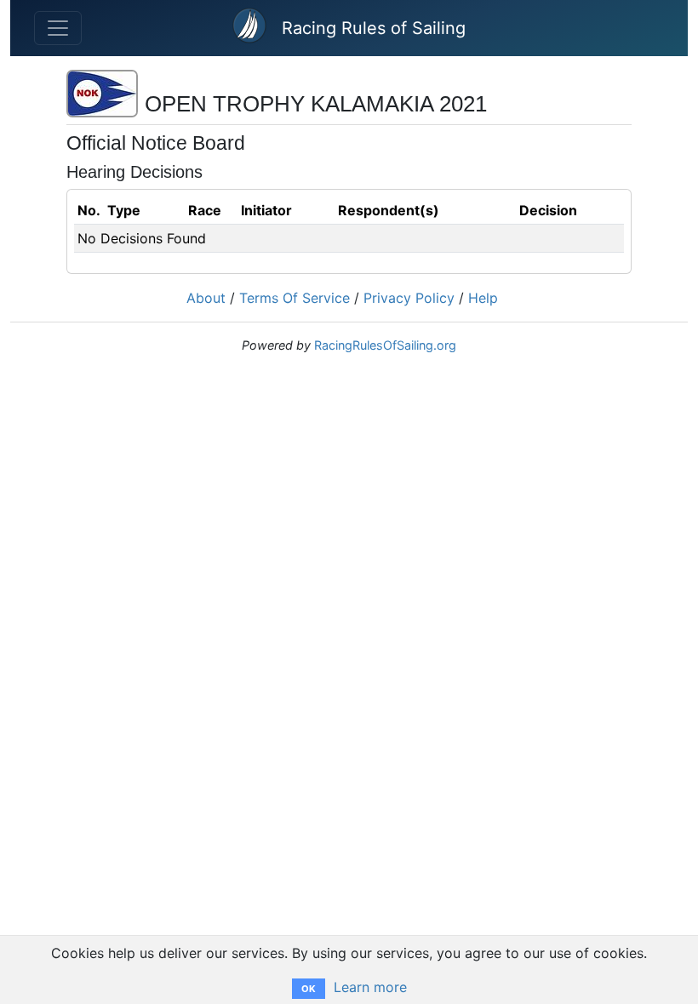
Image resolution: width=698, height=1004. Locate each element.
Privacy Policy (409, 297)
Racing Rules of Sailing (374, 28)
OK (308, 989)
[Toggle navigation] (58, 28)
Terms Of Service (294, 297)
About (206, 297)
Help (483, 297)
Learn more (370, 986)
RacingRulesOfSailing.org (385, 345)
